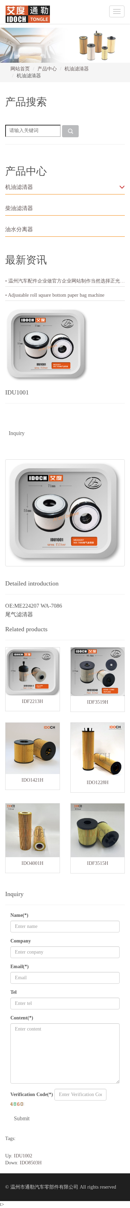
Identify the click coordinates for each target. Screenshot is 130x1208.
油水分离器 (19, 229)
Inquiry (17, 433)
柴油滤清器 (19, 208)
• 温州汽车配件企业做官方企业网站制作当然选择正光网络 (65, 281)
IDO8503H (31, 1162)
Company (20, 941)
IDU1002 (23, 1155)
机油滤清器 (76, 68)
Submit (21, 1118)
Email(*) (19, 966)
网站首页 (20, 68)
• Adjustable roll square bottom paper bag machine (54, 295)
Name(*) (19, 915)
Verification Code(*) (31, 1094)
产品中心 (47, 68)
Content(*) (21, 1017)
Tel (13, 992)
